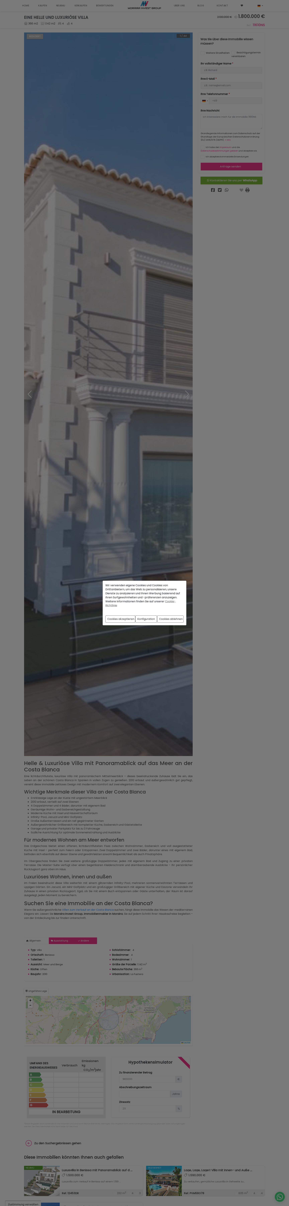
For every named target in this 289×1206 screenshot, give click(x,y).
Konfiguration (146, 619)
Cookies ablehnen (171, 619)
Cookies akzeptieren (120, 619)
